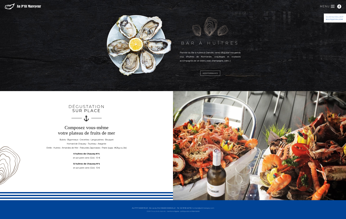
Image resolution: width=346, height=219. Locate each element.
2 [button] (251, 195)
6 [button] (268, 195)
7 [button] (272, 195)
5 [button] (264, 195)
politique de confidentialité (189, 211)
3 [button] (255, 195)
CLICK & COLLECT (334, 18)
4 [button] (259, 195)
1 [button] (246, 195)
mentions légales (173, 211)
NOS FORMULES (210, 73)
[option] (259, 145)
